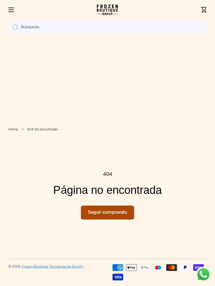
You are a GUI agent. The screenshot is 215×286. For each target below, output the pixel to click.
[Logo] (107, 9)
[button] (204, 10)
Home (13, 129)
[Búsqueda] (13, 27)
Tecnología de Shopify (66, 266)
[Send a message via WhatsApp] (203, 274)
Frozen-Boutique (35, 266)
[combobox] (107, 27)
